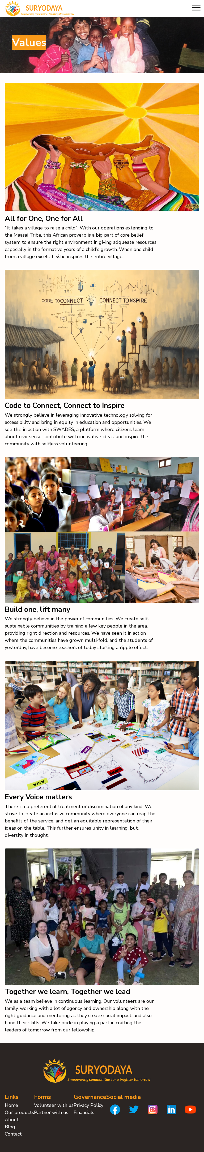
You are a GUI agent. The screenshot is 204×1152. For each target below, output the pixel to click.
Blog (10, 1127)
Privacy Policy (88, 1105)
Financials (84, 1112)
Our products (19, 1112)
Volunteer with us (54, 1105)
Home (11, 1105)
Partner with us (51, 1112)
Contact (13, 1134)
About (12, 1119)
